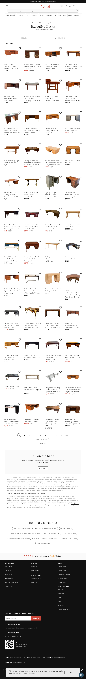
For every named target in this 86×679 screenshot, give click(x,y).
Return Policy (8, 574)
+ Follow (24, 38)
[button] (7, 6)
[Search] (77, 10)
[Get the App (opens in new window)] (10, 644)
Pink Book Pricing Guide (11, 582)
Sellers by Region (63, 578)
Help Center (8, 566)
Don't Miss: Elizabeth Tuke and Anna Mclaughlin (43, 1)
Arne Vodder (13, 506)
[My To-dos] (66, 6)
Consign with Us (35, 578)
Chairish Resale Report (64, 609)
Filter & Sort (63, 38)
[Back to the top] (81, 668)
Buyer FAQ (34, 566)
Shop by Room (62, 582)
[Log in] (61, 6)
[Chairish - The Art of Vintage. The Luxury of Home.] (45, 6)
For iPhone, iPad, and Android (13, 636)
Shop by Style (62, 566)
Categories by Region (64, 574)
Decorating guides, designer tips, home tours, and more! (21, 628)
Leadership (61, 593)
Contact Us (8, 570)
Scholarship (61, 605)
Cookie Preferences (29, 673)
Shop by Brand (62, 570)
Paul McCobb (75, 504)
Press (59, 601)
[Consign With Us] (70, 6)
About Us (60, 589)
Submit (36, 618)
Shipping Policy (9, 578)
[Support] (81, 675)
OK (71, 672)
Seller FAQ (34, 582)
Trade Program (35, 570)
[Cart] (78, 6)
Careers (60, 597)
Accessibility (8, 586)
